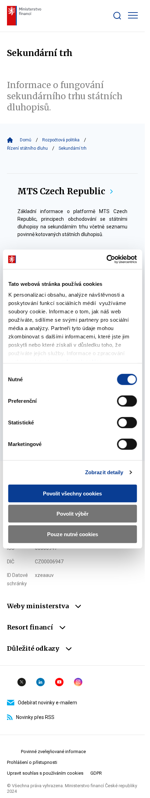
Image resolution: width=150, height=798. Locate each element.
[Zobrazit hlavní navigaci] (133, 15)
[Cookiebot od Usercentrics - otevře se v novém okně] (106, 259)
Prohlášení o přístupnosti (32, 762)
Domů (25, 140)
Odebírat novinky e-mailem (47, 702)
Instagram (78, 682)
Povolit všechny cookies (72, 493)
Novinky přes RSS (35, 717)
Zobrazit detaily (104, 472)
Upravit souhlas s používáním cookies (45, 773)
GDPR (96, 773)
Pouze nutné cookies (72, 534)
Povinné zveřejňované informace (53, 751)
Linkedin (40, 682)
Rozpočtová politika (61, 140)
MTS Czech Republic (61, 191)
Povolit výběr (73, 514)
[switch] (127, 400)
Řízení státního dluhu (27, 148)
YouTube (59, 682)
